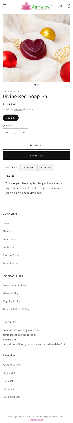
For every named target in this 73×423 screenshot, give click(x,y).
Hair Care (8, 380)
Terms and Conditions (15, 285)
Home (6, 223)
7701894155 (9, 339)
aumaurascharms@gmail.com (21, 330)
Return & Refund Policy (16, 309)
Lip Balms (8, 388)
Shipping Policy (11, 301)
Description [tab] (11, 167)
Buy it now (36, 155)
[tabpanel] (36, 184)
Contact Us (9, 247)
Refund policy (10, 263)
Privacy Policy (10, 293)
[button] (4, 6)
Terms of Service (12, 255)
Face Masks (9, 372)
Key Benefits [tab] (29, 167)
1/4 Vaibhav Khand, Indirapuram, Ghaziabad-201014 (34, 344)
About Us (8, 231)
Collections (9, 239)
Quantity (7, 125)
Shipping (18, 109)
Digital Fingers (36, 420)
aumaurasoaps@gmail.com (19, 334)
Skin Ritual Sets (12, 396)
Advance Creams (12, 364)
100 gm (10, 117)
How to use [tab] (45, 167)
